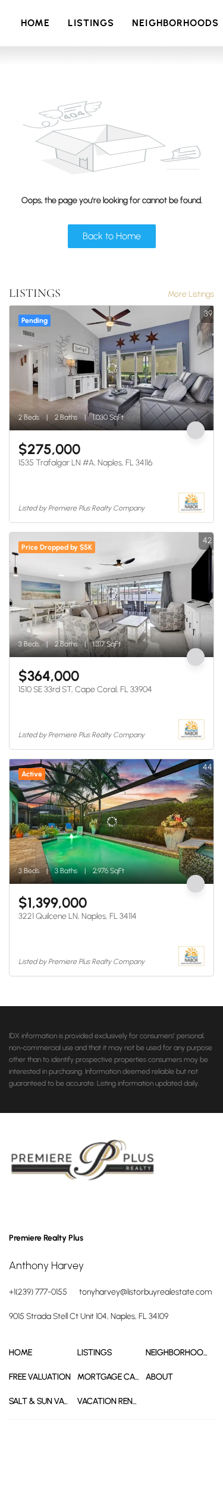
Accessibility (156, 1470)
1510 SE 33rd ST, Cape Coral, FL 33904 (85, 689)
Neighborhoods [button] (175, 22)
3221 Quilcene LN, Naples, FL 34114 (77, 916)
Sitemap (119, 1470)
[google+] (89, 1206)
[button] (43, 1352)
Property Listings (76, 1470)
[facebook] (18, 1206)
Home (35, 22)
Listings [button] (91, 22)
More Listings (191, 294)
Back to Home (112, 236)
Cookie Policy (137, 1458)
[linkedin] (42, 1206)
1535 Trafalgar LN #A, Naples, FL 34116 (85, 463)
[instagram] (65, 1206)
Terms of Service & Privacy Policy (60, 1458)
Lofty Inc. (75, 1438)
